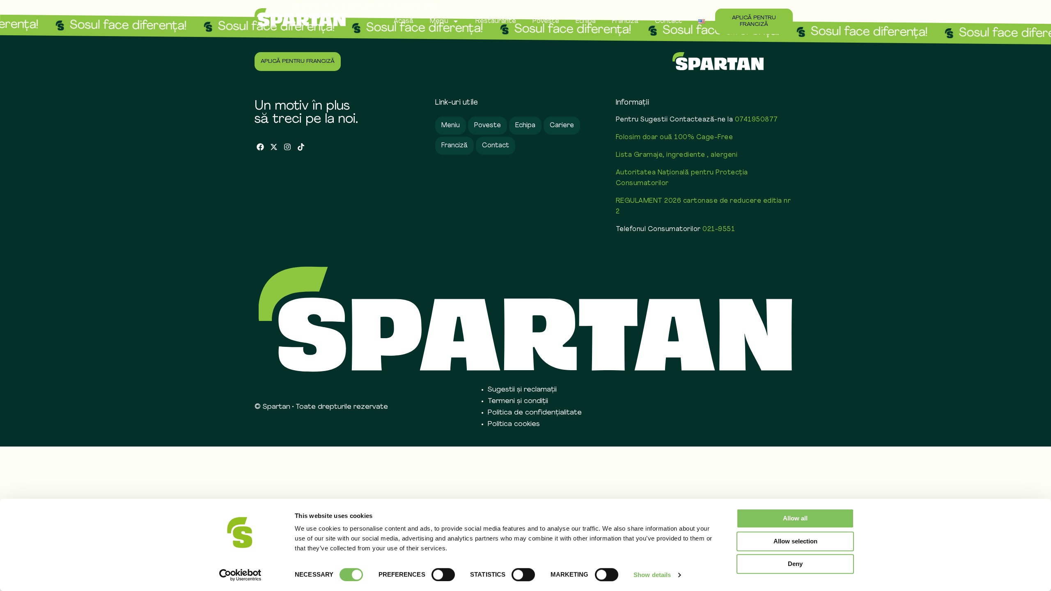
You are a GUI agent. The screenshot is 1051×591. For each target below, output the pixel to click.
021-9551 (718, 229)
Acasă (403, 21)
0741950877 (756, 120)
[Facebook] (260, 147)
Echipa (586, 21)
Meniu (439, 21)
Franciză (625, 21)
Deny (795, 563)
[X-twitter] (274, 147)
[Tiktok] (301, 147)
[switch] (443, 574)
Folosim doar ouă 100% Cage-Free (674, 137)
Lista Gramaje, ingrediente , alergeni (677, 155)
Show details (652, 574)
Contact (668, 21)
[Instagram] (288, 147)
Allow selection (795, 541)
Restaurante (495, 21)
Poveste (545, 21)
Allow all (795, 518)
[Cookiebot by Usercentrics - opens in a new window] (240, 575)
